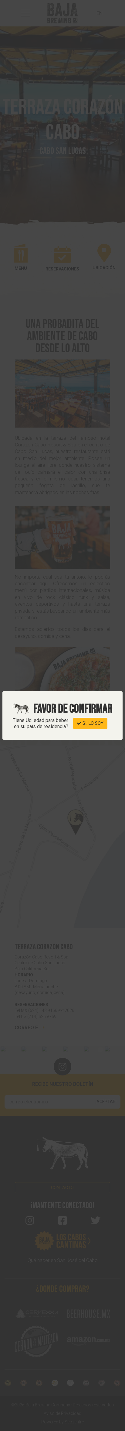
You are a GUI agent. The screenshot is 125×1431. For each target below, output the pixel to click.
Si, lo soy (92, 723)
